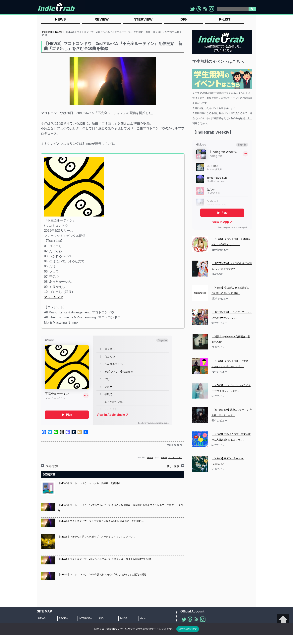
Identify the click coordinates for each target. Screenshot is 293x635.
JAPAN (164, 457)
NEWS (58, 32)
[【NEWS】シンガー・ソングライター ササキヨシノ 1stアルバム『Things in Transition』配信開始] (200, 391)
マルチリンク (53, 297)
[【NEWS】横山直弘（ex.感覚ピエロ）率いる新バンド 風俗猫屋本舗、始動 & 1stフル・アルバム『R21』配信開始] (200, 293)
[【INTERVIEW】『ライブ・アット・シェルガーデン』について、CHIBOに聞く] (200, 317)
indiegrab (47, 32)
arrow (283, 620)
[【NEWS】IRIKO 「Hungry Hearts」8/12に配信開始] (200, 464)
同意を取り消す (187, 628)
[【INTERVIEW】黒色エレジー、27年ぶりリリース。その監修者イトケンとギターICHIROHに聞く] (200, 415)
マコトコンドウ (175, 457)
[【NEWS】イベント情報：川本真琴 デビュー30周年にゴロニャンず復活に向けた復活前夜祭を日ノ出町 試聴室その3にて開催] (200, 244)
